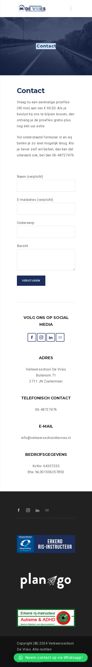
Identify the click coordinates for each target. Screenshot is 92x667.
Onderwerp (25, 223)
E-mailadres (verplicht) (35, 200)
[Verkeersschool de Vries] (32, 8)
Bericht (22, 246)
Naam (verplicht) (30, 177)
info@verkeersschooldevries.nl (46, 438)
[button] (51, 657)
